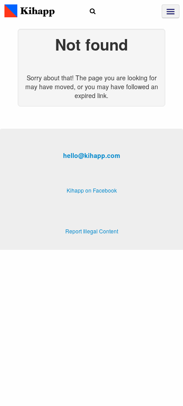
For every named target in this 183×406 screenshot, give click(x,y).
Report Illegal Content (91, 231)
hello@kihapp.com (91, 155)
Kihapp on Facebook (92, 190)
